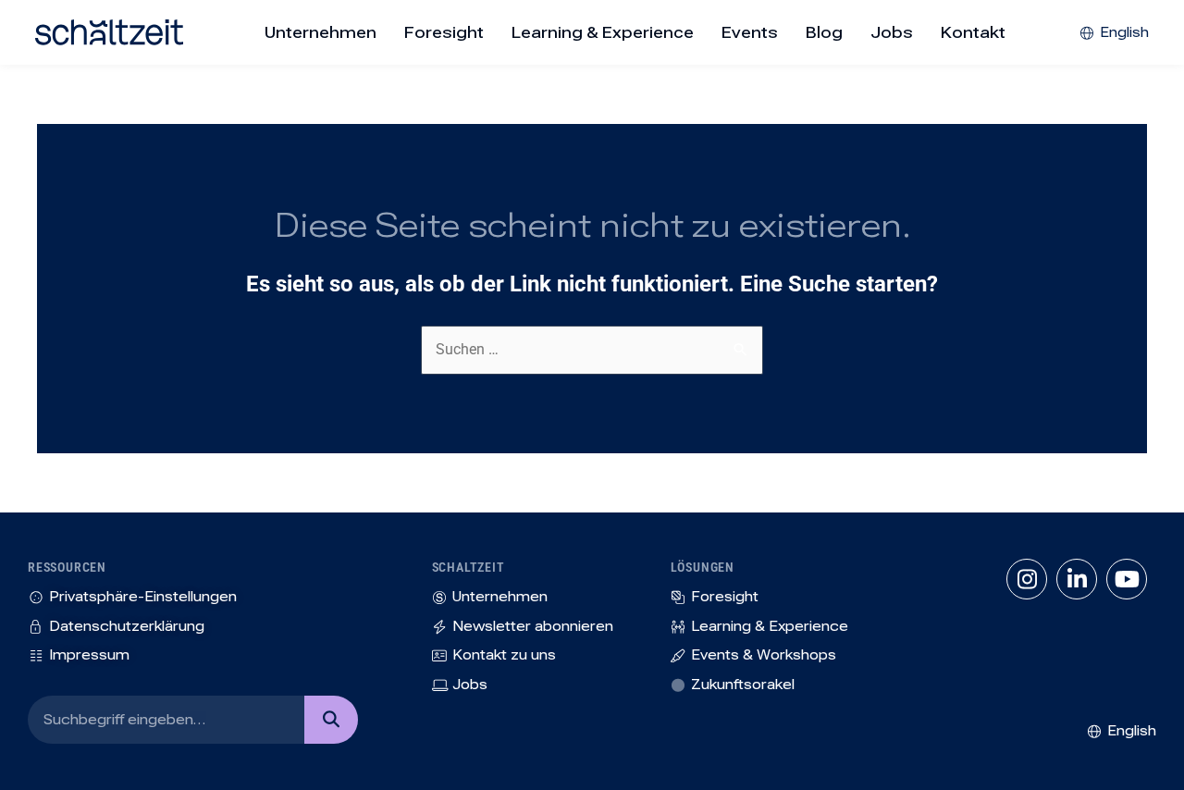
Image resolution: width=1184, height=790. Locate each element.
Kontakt (973, 32)
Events (750, 32)
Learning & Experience (603, 32)
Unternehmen (320, 32)
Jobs (891, 32)
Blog (824, 32)
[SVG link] (109, 32)
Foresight (444, 32)
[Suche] (330, 720)
